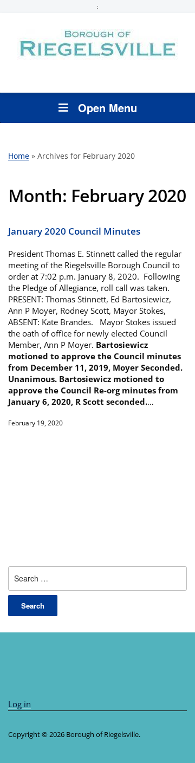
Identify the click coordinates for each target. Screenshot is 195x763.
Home (18, 156)
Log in (19, 704)
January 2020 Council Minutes (74, 231)
